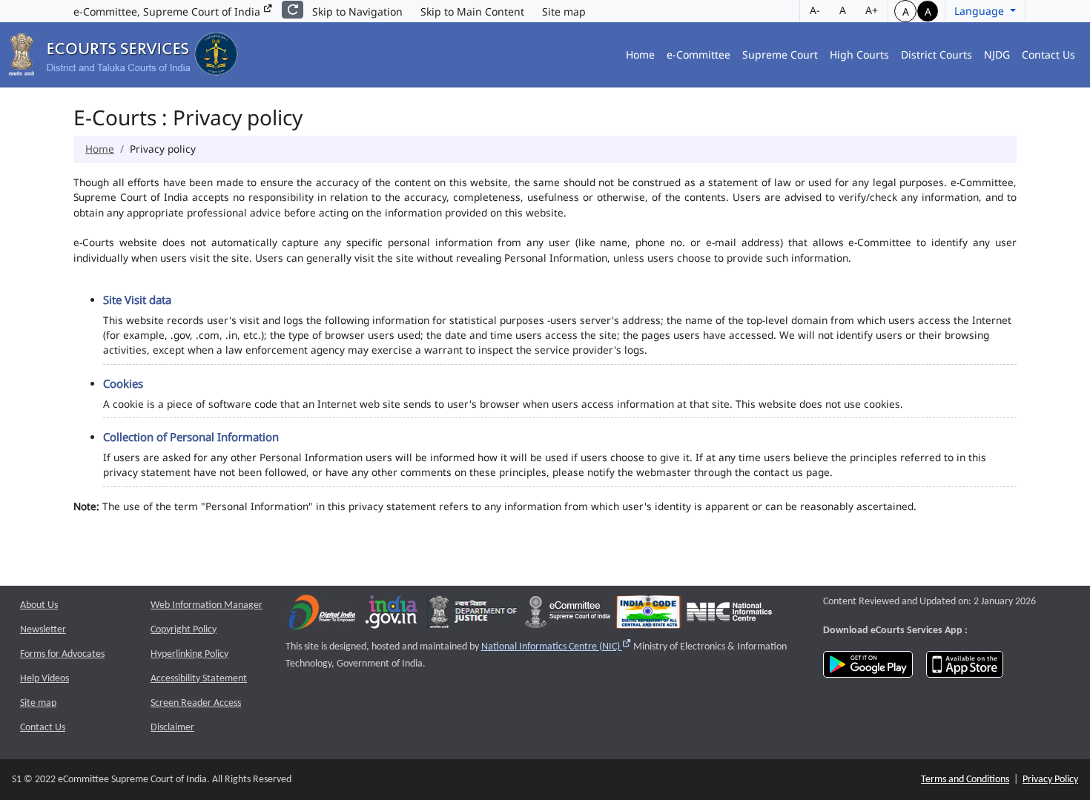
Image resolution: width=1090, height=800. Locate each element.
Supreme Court (780, 54)
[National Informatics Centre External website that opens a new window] (729, 615)
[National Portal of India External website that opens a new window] (392, 615)
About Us (39, 605)
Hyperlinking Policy (189, 654)
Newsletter (43, 630)
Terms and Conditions (965, 779)
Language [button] (980, 11)
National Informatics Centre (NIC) (556, 647)
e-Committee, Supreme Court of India (168, 11)
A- (815, 10)
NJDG (997, 54)
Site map (564, 11)
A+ (871, 10)
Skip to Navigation (357, 11)
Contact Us (1048, 54)
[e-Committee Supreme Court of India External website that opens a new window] (567, 615)
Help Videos (44, 679)
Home (640, 54)
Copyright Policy (184, 630)
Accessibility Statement (199, 679)
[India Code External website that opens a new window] (648, 615)
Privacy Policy (1050, 779)
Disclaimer (172, 728)
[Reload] (292, 10)
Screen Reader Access (196, 703)
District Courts (936, 54)
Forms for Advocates (62, 654)
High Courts (859, 54)
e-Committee (698, 54)
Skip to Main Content (472, 11)
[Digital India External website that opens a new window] (322, 615)
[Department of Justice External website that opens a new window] (473, 615)
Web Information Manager (206, 605)
